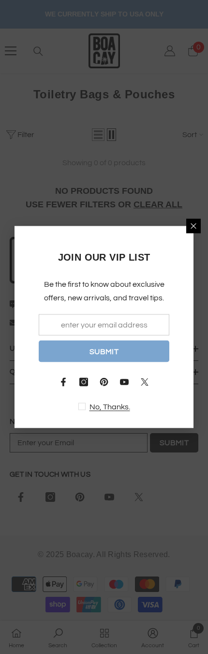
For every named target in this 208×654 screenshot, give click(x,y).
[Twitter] (144, 382)
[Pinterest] (104, 382)
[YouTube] (124, 382)
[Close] (193, 226)
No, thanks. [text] (109, 407)
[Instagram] (84, 382)
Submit (104, 351)
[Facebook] (63, 382)
